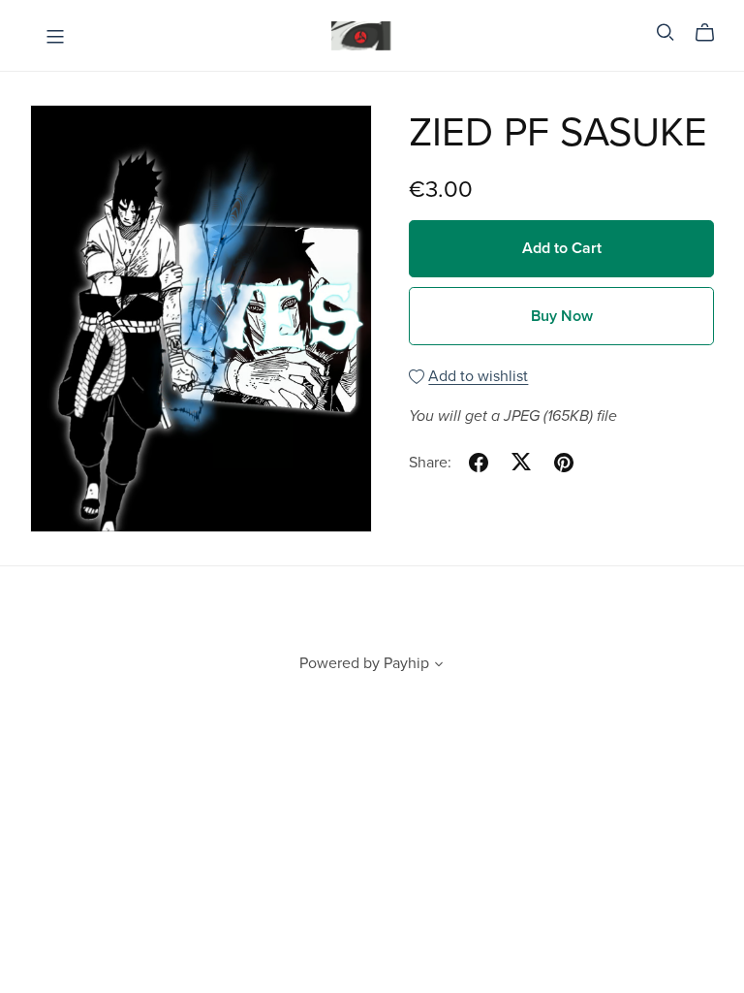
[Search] (665, 32)
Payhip (406, 663)
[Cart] (712, 33)
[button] (439, 666)
